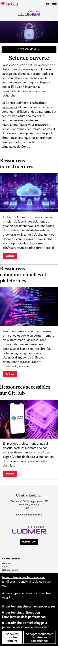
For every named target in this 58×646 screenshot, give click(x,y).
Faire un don (29, 541)
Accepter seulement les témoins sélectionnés (40, 637)
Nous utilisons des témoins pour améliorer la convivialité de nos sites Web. (26, 581)
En (47, 3)
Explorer (9, 256)
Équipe (5, 566)
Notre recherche (10, 570)
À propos (6, 563)
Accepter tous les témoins (12, 637)
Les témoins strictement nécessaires (30, 606)
